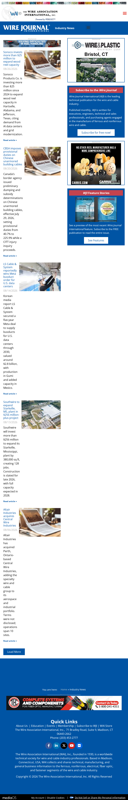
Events (51, 726)
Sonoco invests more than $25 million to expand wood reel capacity (12, 58)
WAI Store (105, 726)
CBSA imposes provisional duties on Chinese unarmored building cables (12, 156)
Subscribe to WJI (86, 726)
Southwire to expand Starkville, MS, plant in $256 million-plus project (11, 410)
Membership (66, 726)
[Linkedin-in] (56, 745)
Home (64, 689)
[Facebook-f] (48, 745)
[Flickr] (79, 745)
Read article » (10, 140)
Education (37, 726)
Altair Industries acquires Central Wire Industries (9, 517)
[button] (125, 13)
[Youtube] (71, 745)
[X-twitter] (64, 745)
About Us (22, 726)
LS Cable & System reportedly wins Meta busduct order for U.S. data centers (10, 275)
